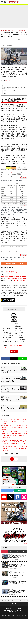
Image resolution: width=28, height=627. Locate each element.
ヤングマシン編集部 (12, 568)
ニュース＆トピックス (12, 600)
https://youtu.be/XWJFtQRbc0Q (17, 278)
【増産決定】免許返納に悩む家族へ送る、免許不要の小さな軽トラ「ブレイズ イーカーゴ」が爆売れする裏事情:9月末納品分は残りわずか (16, 574)
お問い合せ (16, 612)
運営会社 (11, 612)
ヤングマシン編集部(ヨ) (17, 39)
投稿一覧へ (13, 351)
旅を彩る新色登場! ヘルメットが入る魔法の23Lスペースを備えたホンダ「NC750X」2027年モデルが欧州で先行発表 (14, 427)
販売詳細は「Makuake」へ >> (14, 263)
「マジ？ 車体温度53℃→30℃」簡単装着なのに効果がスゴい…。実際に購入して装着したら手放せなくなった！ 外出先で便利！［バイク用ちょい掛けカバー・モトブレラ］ (17, 556)
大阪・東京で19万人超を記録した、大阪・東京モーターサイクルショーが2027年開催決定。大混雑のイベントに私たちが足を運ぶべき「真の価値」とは (14, 442)
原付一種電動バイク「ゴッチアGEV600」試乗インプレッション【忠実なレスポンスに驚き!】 (10, 399)
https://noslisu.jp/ (9, 271)
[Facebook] (5, 358)
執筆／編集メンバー (8, 610)
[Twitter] (14, 358)
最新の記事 (5, 93)
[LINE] (22, 358)
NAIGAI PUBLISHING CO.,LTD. (15, 615)
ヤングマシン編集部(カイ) (13, 559)
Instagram (5, 347)
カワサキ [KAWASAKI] (8, 45)
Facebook (19, 345)
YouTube (12, 345)
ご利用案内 (19, 608)
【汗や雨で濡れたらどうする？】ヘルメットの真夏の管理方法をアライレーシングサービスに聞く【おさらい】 (14, 421)
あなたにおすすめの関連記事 (9, 91)
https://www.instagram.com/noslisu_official (13, 277)
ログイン (7, 490)
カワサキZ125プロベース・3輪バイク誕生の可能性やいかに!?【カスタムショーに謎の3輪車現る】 (10, 370)
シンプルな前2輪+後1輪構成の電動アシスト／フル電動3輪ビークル (13, 87)
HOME (4, 600)
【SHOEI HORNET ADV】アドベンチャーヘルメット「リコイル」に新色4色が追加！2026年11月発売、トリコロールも (14, 448)
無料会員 (20, 490)
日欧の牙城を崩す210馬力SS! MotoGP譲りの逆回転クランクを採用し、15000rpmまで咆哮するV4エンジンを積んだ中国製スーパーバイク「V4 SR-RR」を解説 (17, 582)
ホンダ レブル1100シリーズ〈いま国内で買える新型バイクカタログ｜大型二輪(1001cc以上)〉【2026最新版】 (17, 591)
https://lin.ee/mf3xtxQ (19, 280)
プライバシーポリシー (19, 610)
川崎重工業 (7, 80)
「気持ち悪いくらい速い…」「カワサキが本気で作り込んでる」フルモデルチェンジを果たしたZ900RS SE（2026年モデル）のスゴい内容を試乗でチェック (17, 565)
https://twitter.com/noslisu (13, 273)
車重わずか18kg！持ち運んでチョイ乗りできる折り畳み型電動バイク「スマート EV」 (10, 408)
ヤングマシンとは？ (10, 608)
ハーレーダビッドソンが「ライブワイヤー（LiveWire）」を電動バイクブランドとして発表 (10, 389)
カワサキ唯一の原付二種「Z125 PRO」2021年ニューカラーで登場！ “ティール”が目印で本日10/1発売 (10, 380)
